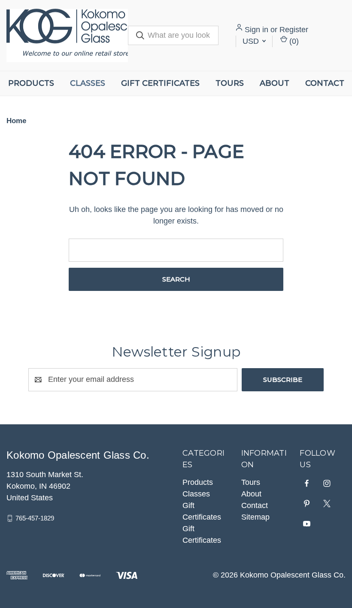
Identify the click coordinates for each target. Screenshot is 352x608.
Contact (324, 83)
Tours (229, 83)
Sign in (256, 29)
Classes (87, 83)
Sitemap (255, 517)
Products (31, 83)
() (293, 41)
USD (252, 41)
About (274, 83)
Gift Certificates (160, 83)
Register (293, 29)
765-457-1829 (34, 518)
